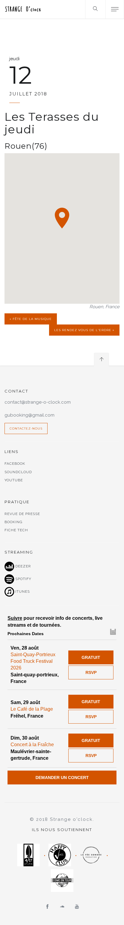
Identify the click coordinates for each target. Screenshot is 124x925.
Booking (14, 522)
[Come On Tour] (62, 880)
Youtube (14, 480)
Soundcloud (18, 472)
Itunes (22, 591)
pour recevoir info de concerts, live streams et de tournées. (55, 622)
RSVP (91, 672)
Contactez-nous (26, 428)
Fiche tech (16, 530)
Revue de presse (22, 514)
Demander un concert (62, 777)
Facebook (15, 463)
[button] (62, 218)
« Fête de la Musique (31, 319)
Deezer (22, 566)
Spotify (22, 579)
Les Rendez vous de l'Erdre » (84, 330)
